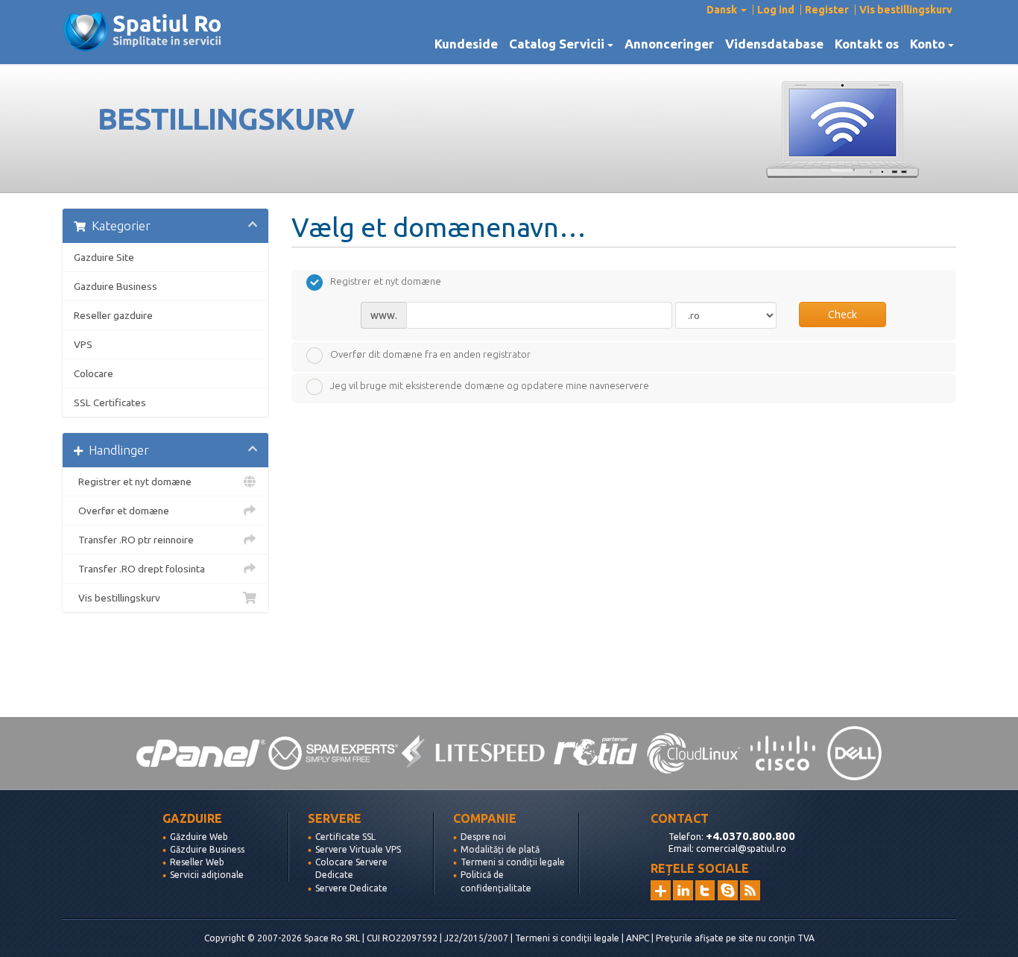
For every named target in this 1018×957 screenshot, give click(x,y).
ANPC (637, 938)
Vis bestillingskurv (905, 9)
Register (827, 9)
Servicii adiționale (207, 874)
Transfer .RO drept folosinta (139, 569)
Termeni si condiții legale (513, 862)
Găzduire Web (199, 836)
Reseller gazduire (113, 315)
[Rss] (750, 890)
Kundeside (466, 44)
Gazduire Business (115, 286)
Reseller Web (197, 862)
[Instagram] (661, 890)
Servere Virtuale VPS (358, 849)
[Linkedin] (683, 890)
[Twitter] (705, 890)
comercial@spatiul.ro (741, 848)
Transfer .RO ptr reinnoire (134, 540)
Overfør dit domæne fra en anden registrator (430, 354)
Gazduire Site (104, 257)
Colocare (93, 373)
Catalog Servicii (559, 44)
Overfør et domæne (121, 511)
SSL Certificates (110, 402)
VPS (83, 344)
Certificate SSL (345, 836)
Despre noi (483, 836)
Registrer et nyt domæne (133, 481)
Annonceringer (669, 44)
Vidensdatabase (774, 44)
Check (842, 314)
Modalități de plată (500, 849)
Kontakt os (867, 44)
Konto (930, 44)
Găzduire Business (207, 849)
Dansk (722, 9)
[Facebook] (728, 890)
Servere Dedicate (351, 888)
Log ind (775, 9)
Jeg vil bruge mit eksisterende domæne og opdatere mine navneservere (489, 385)
